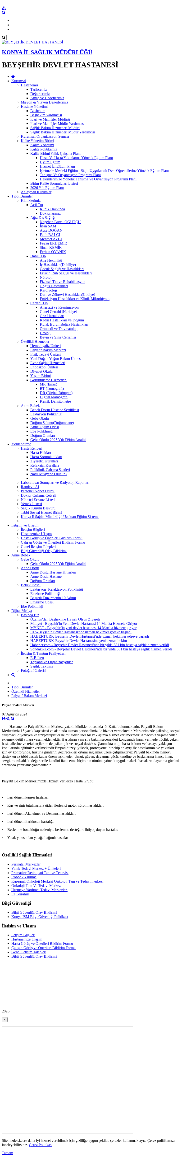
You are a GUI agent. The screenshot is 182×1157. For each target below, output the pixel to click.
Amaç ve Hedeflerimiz (47, 98)
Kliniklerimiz (31, 200)
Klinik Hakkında (52, 209)
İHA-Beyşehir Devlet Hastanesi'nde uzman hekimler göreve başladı (81, 632)
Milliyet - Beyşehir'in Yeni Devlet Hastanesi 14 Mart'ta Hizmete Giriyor (83, 623)
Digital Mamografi (54, 397)
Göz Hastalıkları (52, 316)
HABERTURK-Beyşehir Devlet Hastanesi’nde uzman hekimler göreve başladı (89, 636)
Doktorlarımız (50, 213)
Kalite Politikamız (43, 149)
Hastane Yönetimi (34, 106)
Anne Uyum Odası (44, 427)
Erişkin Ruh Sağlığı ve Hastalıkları (66, 273)
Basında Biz (30, 615)
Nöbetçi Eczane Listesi (38, 500)
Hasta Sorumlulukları (46, 457)
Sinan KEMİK (51, 247)
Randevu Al (30, 487)
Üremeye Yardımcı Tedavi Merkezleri (39, 890)
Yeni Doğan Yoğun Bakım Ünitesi (56, 359)
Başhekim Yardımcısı (46, 115)
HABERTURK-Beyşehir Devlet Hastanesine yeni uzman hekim (78, 641)
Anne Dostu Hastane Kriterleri (53, 572)
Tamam (7, 1153)
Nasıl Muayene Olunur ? (48, 474)
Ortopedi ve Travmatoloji (58, 329)
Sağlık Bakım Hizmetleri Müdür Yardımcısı (62, 132)
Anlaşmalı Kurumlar (36, 192)
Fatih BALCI (50, 235)
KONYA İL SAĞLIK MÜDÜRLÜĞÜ (47, 52)
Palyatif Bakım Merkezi (48, 350)
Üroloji (45, 333)
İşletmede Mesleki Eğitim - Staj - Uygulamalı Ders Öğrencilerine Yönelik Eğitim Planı (104, 171)
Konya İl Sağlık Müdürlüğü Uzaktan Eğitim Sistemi (60, 517)
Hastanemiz (29, 85)
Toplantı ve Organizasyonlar (51, 662)
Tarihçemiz (38, 89)
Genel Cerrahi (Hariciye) (58, 312)
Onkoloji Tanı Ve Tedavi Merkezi (36, 886)
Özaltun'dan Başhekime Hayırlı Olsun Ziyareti (65, 619)
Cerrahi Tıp (39, 303)
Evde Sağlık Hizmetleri (47, 363)
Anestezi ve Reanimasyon (59, 307)
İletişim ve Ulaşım (24, 525)
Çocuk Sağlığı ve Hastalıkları (62, 269)
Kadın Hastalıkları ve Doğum (62, 320)
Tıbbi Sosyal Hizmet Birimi (41, 512)
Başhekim (37, 111)
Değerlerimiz (40, 94)
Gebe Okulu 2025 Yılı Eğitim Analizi (58, 440)
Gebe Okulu (39, 418)
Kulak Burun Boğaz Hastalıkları (64, 324)
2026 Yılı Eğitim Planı (47, 188)
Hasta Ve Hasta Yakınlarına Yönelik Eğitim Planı (76, 158)
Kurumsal (18, 81)
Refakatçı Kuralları (44, 465)
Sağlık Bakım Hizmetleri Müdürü (55, 128)
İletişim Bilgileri (33, 529)
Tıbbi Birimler (22, 196)
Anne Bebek (30, 406)
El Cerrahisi (20, 894)
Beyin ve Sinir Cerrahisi (58, 337)
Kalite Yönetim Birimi (37, 141)
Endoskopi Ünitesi (44, 367)
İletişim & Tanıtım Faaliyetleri (43, 653)
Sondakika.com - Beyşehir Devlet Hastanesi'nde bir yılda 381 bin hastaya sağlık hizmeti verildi (101, 649)
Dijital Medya (21, 611)
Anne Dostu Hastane (46, 576)
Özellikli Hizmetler (35, 341)
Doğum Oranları (42, 435)
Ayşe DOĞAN (51, 230)
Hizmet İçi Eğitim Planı (57, 166)
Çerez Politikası (40, 1145)
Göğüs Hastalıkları (54, 286)
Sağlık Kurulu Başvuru (38, 508)
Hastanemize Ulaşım (36, 534)
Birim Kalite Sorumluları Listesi (54, 183)
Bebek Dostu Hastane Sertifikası (54, 410)
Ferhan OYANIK (53, 252)
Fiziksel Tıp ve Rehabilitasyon (62, 282)
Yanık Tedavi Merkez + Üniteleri (36, 868)
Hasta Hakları (40, 453)
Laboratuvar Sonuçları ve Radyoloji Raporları (55, 482)
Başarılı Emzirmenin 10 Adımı (53, 598)
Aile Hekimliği (51, 260)
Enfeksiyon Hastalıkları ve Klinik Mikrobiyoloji (75, 299)
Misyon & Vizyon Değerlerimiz (44, 102)
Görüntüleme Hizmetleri (48, 380)
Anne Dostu (30, 568)
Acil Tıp (36, 205)
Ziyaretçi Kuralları (44, 461)
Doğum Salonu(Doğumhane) (52, 423)
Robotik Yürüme (23, 877)
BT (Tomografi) (52, 388)
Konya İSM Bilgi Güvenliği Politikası (39, 917)
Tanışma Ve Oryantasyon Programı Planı (70, 175)
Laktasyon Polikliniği (46, 414)
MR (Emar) (48, 384)
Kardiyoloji (48, 290)
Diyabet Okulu (41, 371)
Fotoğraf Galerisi (33, 670)
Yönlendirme (21, 444)
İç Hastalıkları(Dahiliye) (58, 265)
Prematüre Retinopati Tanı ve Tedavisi (39, 873)
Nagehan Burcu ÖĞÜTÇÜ (60, 222)
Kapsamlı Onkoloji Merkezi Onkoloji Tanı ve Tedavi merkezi (57, 881)
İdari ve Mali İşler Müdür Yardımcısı (57, 124)
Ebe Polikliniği (41, 431)
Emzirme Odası (42, 602)
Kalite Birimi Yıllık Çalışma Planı (55, 153)
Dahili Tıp (38, 256)
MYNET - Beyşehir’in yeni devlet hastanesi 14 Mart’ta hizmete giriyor (83, 628)
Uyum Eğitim (50, 162)
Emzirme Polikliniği (45, 594)
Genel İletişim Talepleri (38, 547)
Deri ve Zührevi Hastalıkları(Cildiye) (67, 294)
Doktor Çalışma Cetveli (38, 495)
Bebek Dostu (31, 585)
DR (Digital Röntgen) (56, 393)
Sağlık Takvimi (41, 666)
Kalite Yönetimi (42, 145)
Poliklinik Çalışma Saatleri (50, 470)
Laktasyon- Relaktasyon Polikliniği (56, 589)
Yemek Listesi (31, 504)
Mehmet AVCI (51, 239)
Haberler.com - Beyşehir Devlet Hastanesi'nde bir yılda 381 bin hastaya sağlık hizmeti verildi (99, 645)
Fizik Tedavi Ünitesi (45, 354)
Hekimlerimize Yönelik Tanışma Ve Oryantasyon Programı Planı (88, 179)
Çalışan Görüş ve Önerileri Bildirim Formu (53, 542)
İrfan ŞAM (48, 226)
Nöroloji (46, 277)
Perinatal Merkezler (26, 864)
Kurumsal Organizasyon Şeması (45, 136)
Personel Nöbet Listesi (38, 491)
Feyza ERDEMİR (53, 243)
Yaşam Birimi (40, 376)
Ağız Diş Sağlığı (42, 218)
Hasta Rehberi (31, 448)
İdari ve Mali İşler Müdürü (50, 119)
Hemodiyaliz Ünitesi (45, 346)
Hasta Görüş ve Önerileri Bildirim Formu (51, 538)
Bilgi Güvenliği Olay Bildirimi (44, 551)
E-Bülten (37, 658)
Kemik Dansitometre (55, 401)
